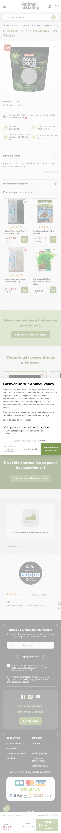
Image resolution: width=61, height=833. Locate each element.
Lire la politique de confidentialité (17, 420)
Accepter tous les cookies (50, 449)
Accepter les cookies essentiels (10, 449)
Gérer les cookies (30, 449)
